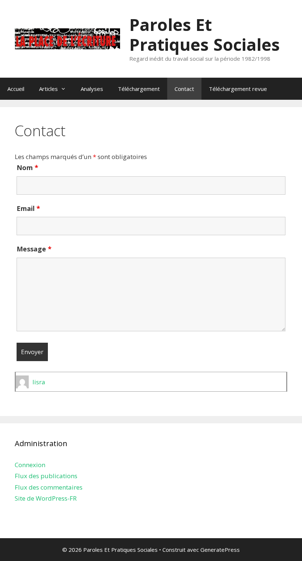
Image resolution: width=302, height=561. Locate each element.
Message (34, 248)
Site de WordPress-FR (46, 498)
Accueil (15, 88)
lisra (38, 382)
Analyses (92, 88)
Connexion (30, 465)
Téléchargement (139, 88)
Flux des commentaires (48, 487)
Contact (184, 88)
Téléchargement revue (238, 88)
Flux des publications (46, 476)
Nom (27, 167)
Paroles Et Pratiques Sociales (204, 34)
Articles (48, 88)
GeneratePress (220, 549)
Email (28, 208)
